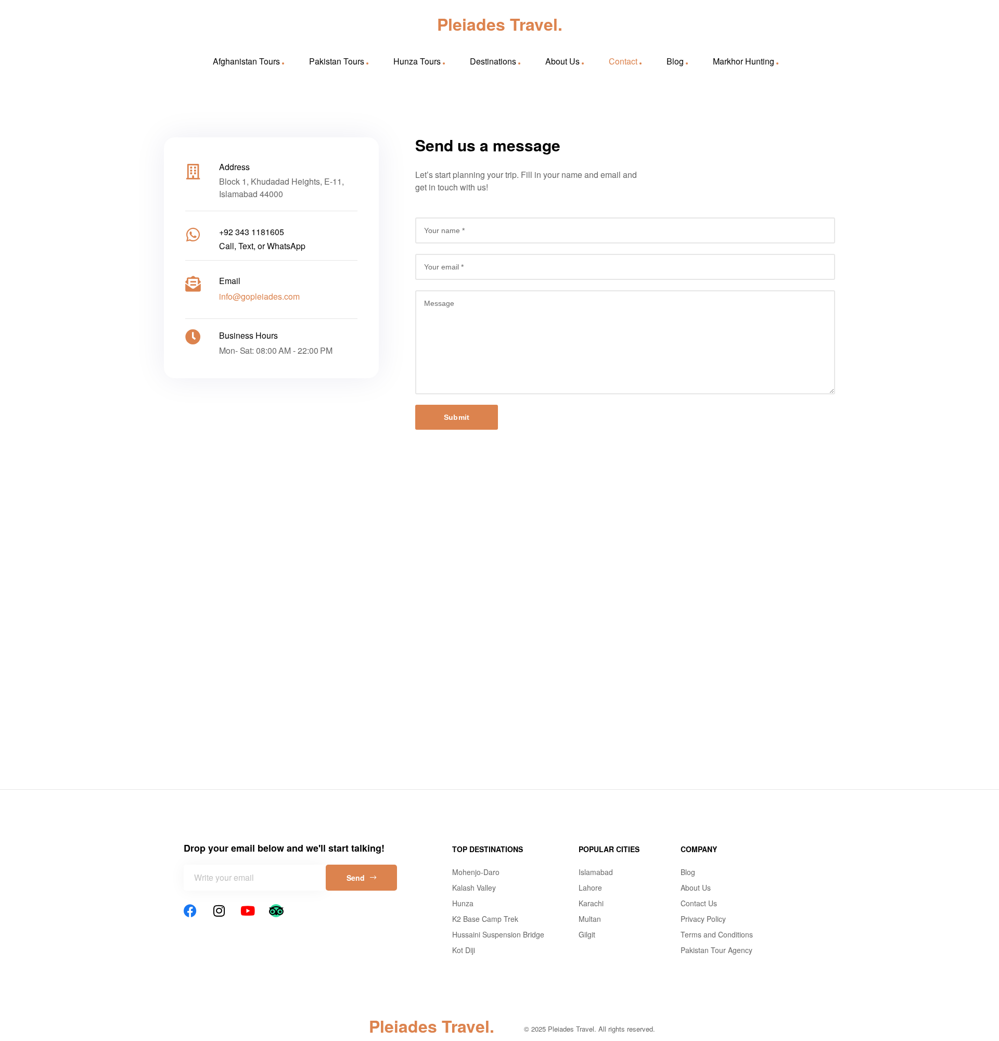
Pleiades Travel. (499, 24)
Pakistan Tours (336, 61)
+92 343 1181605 (251, 232)
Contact (623, 61)
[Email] (193, 284)
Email (229, 281)
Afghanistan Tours (246, 61)
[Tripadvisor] (276, 910)
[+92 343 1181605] (193, 234)
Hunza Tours (417, 61)
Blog (675, 61)
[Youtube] (247, 910)
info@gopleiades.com (259, 296)
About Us (562, 61)
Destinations (493, 61)
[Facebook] (190, 910)
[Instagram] (218, 910)
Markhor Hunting (743, 61)
